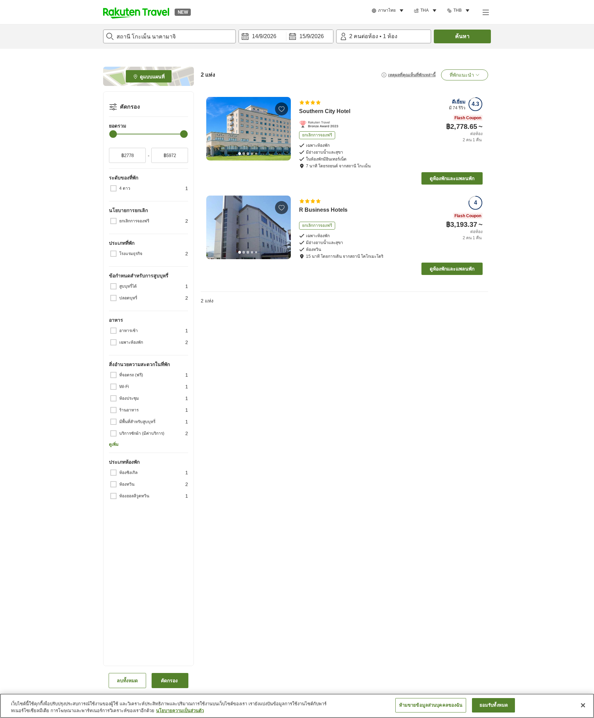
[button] (136, 12)
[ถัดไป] (283, 128)
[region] (297, 706)
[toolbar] (286, 36)
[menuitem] (389, 11)
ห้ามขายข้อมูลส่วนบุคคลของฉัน (431, 705)
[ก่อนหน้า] (214, 128)
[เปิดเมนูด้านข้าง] (485, 12)
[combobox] (169, 36)
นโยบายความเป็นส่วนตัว (180, 710)
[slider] (113, 134)
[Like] (281, 108)
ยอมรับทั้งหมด (494, 705)
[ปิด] (583, 705)
